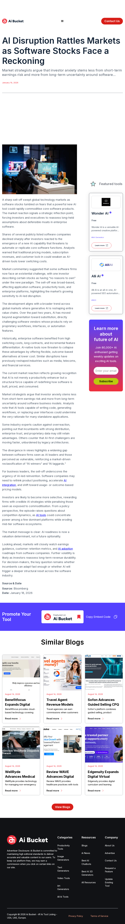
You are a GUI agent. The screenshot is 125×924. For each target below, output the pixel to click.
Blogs (85, 845)
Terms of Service (99, 916)
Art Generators (63, 887)
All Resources (89, 882)
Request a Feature (110, 870)
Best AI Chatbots (86, 862)
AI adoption (65, 548)
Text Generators (63, 869)
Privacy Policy (75, 916)
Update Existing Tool (109, 882)
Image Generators (63, 858)
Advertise (110, 853)
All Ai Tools (62, 896)
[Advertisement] (62, 7)
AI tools (41, 515)
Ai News (86, 853)
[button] (62, 21)
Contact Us (112, 21)
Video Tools (63, 878)
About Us (109, 845)
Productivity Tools (63, 847)
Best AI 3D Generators (87, 873)
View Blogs (62, 807)
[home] (12, 21)
